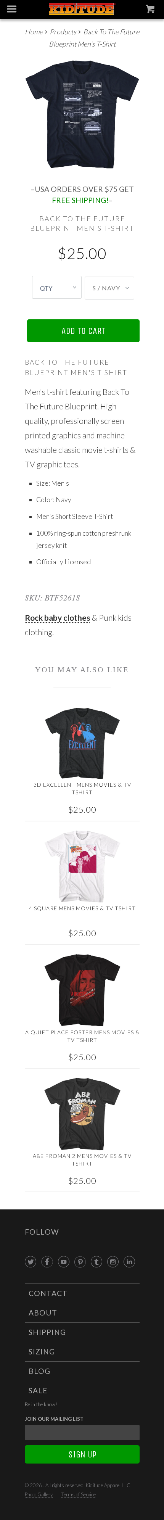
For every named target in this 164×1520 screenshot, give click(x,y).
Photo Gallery (39, 1494)
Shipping (47, 1332)
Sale (38, 1390)
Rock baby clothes (57, 617)
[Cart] (151, 11)
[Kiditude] (82, 9)
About (43, 1312)
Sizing (42, 1351)
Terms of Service (78, 1494)
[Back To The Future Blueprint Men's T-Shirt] (82, 114)
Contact (48, 1293)
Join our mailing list (54, 1419)
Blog (39, 1371)
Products (63, 31)
